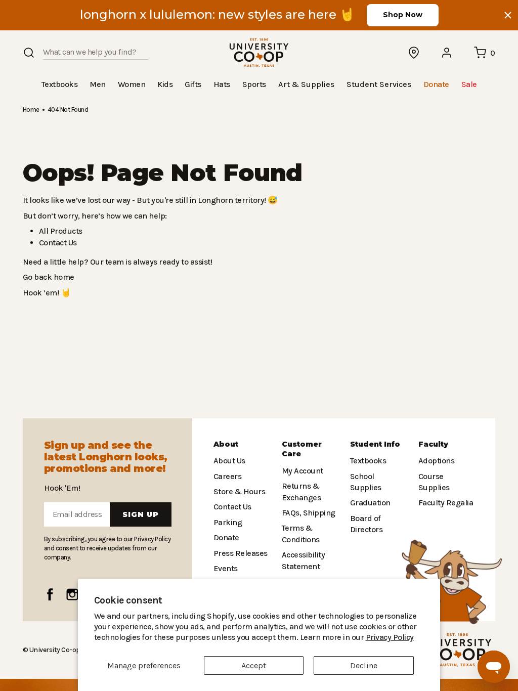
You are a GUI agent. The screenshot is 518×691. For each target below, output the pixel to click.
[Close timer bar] (508, 15)
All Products (59, 230)
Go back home (47, 276)
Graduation (368, 491)
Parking (226, 522)
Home (31, 109)
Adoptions (435, 460)
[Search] (29, 53)
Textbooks (367, 460)
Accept (253, 665)
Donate (225, 537)
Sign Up (140, 514)
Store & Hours (237, 491)
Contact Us (57, 242)
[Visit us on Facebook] (50, 594)
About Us (229, 460)
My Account (301, 470)
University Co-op (53, 649)
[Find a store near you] (414, 53)
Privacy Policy (324, 637)
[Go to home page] (259, 52)
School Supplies (378, 476)
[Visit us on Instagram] (72, 594)
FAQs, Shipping (308, 512)
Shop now (402, 14)
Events (225, 568)
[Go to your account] (447, 53)
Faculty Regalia (444, 502)
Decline (363, 665)
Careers (227, 476)
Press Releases (240, 553)
